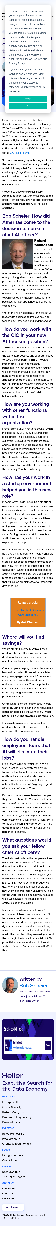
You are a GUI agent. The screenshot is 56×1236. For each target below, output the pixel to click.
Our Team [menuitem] (8, 1189)
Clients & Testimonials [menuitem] (16, 1144)
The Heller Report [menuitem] (13, 1177)
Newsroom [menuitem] (9, 1199)
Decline (28, 106)
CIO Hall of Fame (20, 152)
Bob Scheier (33, 985)
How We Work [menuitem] (11, 1139)
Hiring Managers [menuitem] (12, 1155)
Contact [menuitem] (7, 1194)
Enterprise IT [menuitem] (10, 1102)
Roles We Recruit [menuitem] (13, 1134)
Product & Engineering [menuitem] (16, 1117)
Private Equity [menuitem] (11, 1122)
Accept (28, 99)
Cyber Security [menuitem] (12, 1107)
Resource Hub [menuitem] (11, 1172)
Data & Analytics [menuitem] (13, 1112)
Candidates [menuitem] (10, 1160)
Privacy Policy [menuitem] (11, 1218)
